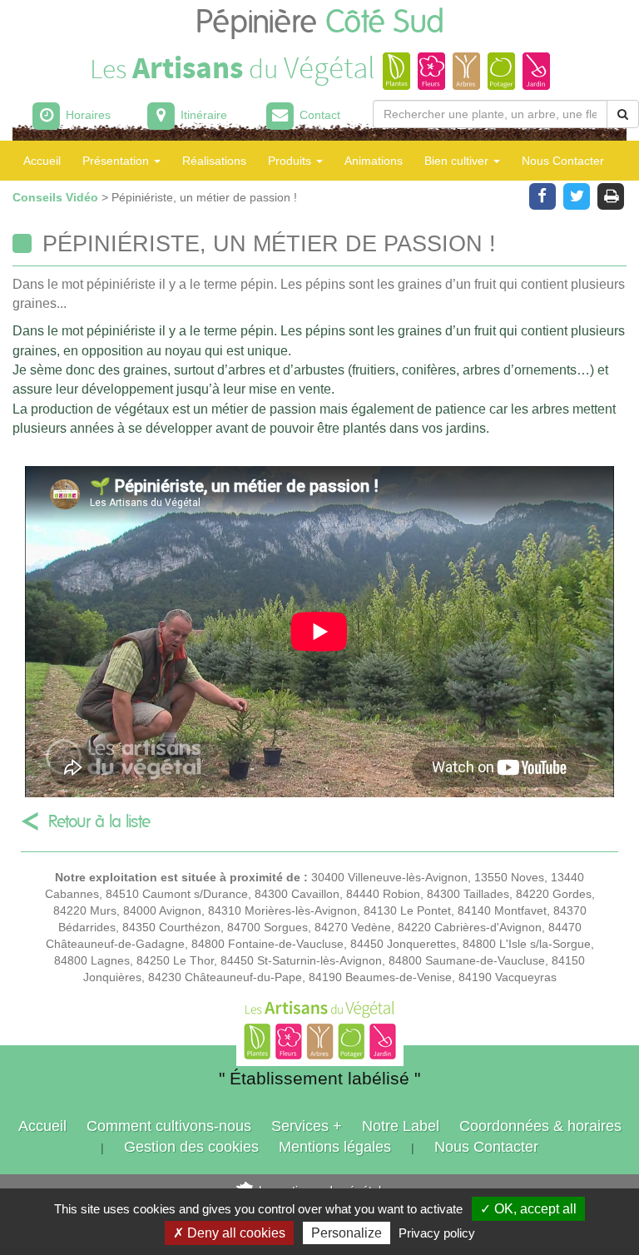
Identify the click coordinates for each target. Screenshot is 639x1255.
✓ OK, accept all (528, 1209)
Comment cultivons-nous (169, 1126)
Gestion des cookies (191, 1146)
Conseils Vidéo (57, 197)
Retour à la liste (99, 822)
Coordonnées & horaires (540, 1126)
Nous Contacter (563, 160)
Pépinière (320, 23)
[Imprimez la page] (611, 194)
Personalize (346, 1233)
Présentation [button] (117, 160)
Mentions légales (335, 1146)
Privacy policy (437, 1233)
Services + (306, 1126)
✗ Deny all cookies (229, 1233)
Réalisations (214, 160)
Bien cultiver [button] (458, 160)
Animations (373, 160)
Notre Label (400, 1126)
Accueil (42, 160)
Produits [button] (291, 160)
